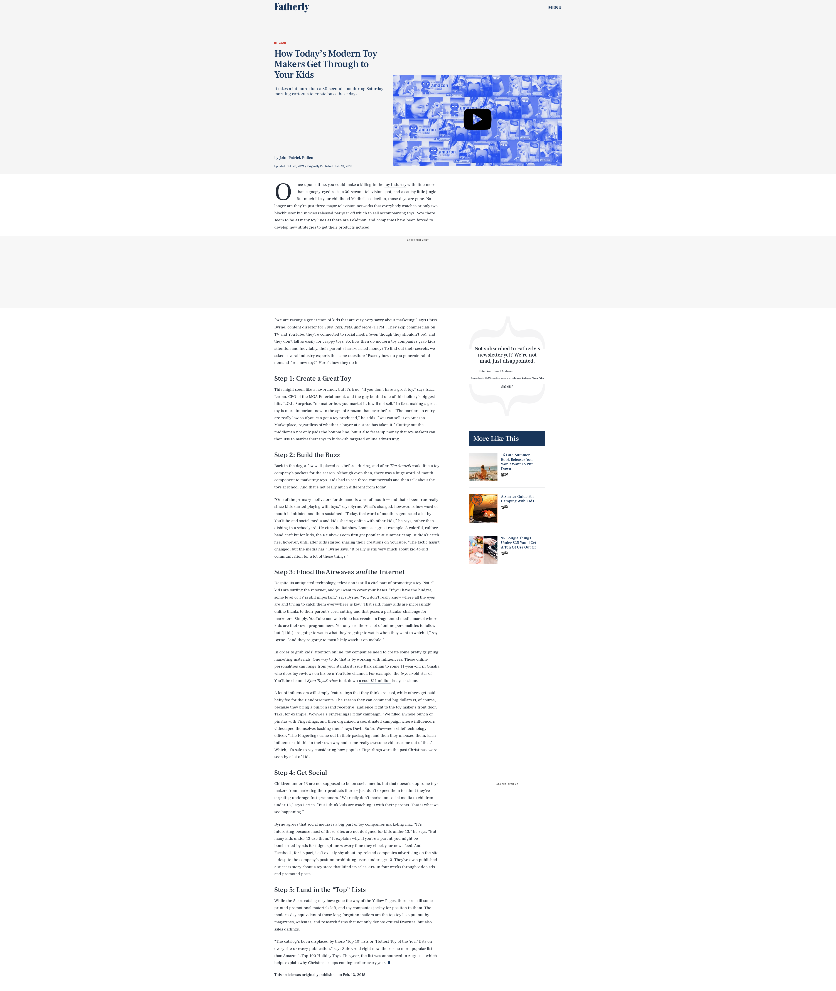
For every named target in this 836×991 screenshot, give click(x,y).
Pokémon (358, 220)
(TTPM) (355, 327)
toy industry (395, 184)
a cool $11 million (375, 680)
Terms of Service (521, 378)
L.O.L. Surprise (296, 403)
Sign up (507, 387)
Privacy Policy (538, 378)
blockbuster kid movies (295, 213)
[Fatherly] (291, 8)
